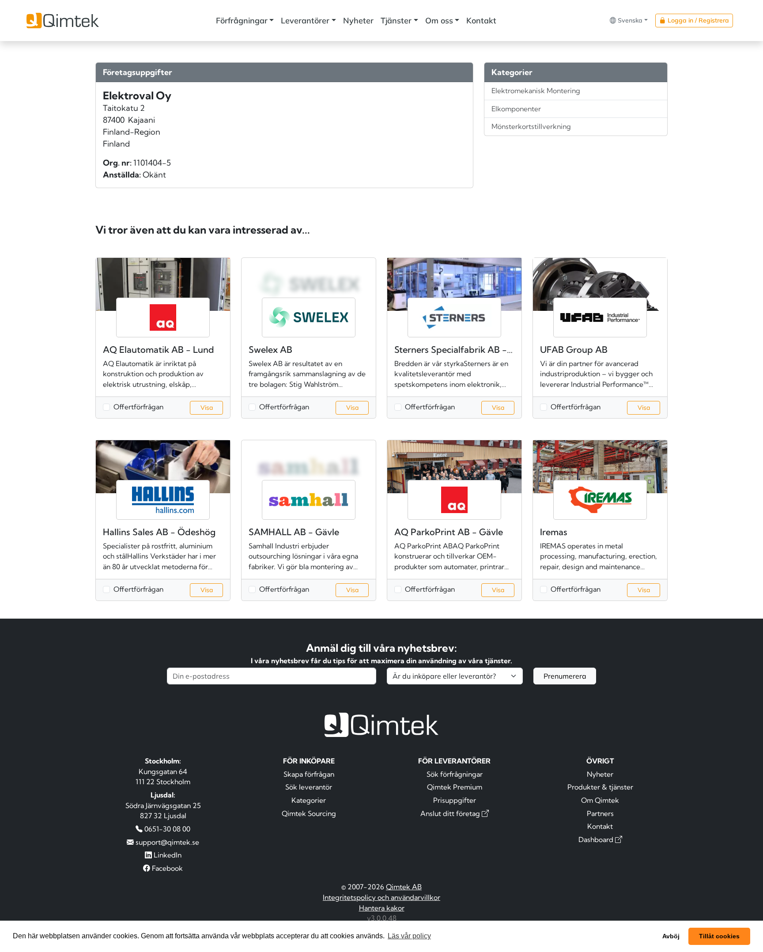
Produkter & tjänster (600, 786)
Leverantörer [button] (305, 20)
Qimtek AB (404, 886)
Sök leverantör (308, 786)
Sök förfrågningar (455, 774)
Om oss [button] (439, 20)
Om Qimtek (600, 800)
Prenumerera (565, 676)
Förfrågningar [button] (242, 20)
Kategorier (308, 800)
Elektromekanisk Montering (535, 90)
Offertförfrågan (138, 406)
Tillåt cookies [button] (719, 936)
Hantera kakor (381, 907)
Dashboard (596, 839)
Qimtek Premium (454, 786)
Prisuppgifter (454, 800)
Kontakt (481, 20)
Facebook (166, 868)
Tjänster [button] (396, 20)
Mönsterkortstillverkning (531, 126)
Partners (600, 813)
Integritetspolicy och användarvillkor (381, 897)
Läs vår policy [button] (409, 936)
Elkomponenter (516, 108)
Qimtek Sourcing (309, 813)
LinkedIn (166, 854)
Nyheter (358, 20)
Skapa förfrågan (308, 774)
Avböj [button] (671, 936)
